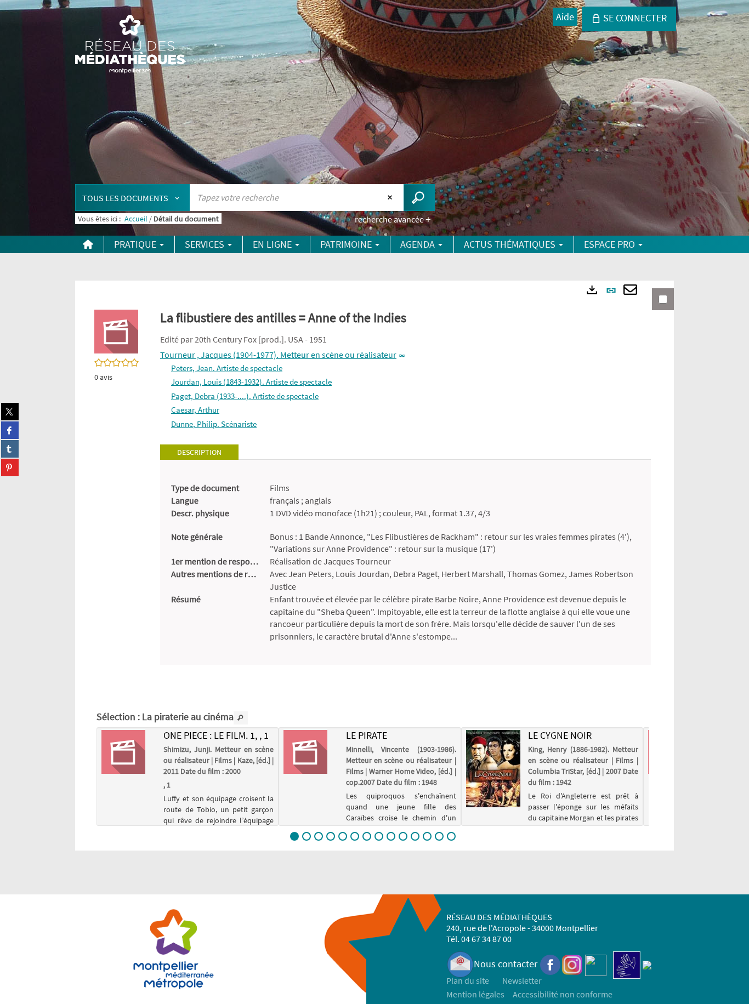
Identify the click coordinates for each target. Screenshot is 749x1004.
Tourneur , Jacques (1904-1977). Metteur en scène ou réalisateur (278, 354)
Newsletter (522, 980)
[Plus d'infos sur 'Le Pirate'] (310, 752)
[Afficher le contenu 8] (378, 836)
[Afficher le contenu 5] (342, 836)
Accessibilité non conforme (562, 994)
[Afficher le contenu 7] (366, 836)
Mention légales (475, 994)
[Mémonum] (647, 963)
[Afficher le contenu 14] (451, 836)
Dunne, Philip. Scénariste (214, 424)
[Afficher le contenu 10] (403, 836)
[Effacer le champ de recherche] (391, 197)
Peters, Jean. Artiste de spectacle (226, 368)
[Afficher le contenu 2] (306, 836)
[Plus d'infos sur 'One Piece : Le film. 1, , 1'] (128, 752)
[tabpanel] (405, 562)
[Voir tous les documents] (241, 718)
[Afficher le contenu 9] (391, 836)
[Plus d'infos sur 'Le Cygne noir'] (493, 768)
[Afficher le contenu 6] (354, 836)
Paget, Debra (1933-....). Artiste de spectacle (245, 396)
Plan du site (467, 980)
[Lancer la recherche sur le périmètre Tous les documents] (419, 197)
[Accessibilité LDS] (626, 963)
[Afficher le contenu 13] (439, 836)
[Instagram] (572, 963)
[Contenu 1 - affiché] (294, 836)
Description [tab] (199, 452)
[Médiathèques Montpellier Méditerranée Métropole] (130, 45)
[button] (116, 330)
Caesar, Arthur (195, 409)
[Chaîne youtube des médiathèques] (595, 963)
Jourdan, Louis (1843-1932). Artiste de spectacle (251, 381)
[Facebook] (550, 963)
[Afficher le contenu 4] (330, 836)
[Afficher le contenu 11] (415, 836)
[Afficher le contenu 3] (318, 836)
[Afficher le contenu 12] (427, 836)
